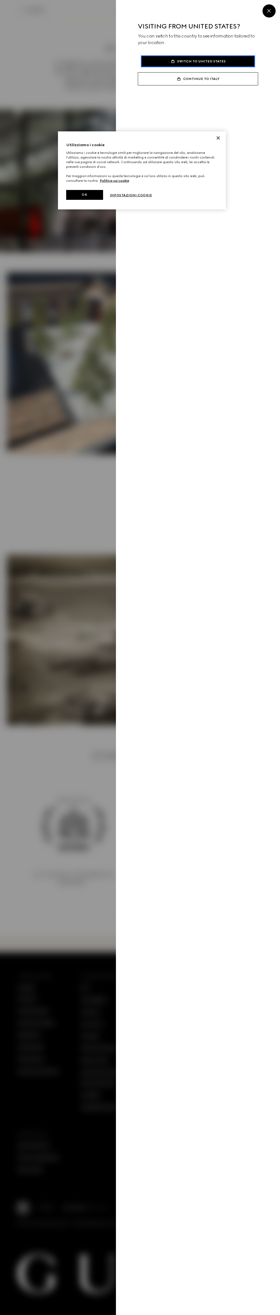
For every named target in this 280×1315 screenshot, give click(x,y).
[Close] (269, 11)
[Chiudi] (218, 138)
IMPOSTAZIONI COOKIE (131, 195)
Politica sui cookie (114, 181)
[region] (142, 170)
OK (84, 195)
